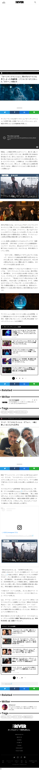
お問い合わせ (16, 761)
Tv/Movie (20, 418)
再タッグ (4, 574)
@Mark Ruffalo (8, 683)
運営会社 (22, 761)
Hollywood (5, 418)
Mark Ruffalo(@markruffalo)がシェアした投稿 (19, 535)
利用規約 (3, 761)
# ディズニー (4, 412)
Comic (19, 742)
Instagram (18, 491)
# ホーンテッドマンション (21, 412)
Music (19, 737)
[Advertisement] (19, 47)
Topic (16, 418)
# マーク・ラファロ (17, 716)
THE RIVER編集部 (17, 400)
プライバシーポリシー (9, 761)
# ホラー (11, 412)
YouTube (19, 750)
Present (19, 748)
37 (22, 678)
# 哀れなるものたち (28, 716)
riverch (25, 764)
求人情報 (26, 761)
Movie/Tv (19, 734)
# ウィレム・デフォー (6, 716)
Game (19, 740)
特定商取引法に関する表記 (33, 761)
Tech (19, 745)
